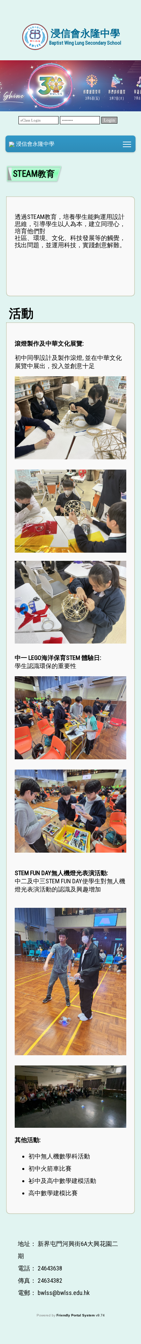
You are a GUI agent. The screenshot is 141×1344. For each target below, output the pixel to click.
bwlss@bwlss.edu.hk (64, 1292)
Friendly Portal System (76, 1315)
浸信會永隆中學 (35, 144)
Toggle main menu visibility (127, 144)
